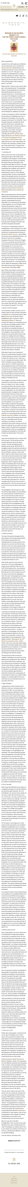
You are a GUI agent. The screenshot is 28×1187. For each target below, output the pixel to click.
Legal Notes (14, 1178)
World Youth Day (19, 1110)
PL (23, 23)
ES (12, 23)
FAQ (14, 1176)
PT (9, 25)
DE (3, 23)
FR (15, 23)
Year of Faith (15, 133)
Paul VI (12, 238)
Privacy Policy (14, 1182)
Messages (3, 9)
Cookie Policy (14, 1180)
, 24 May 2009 (12, 641)
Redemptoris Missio (7, 320)
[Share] (27, 16)
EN (9, 23)
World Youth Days (12, 9)
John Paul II (9, 316)
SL (15, 25)
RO (13, 25)
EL (6, 23)
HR (18, 23)
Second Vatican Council (10, 234)
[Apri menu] (26, 3)
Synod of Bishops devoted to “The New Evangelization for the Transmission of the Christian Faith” (13, 137)
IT (20, 23)
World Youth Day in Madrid (9, 68)
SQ (18, 25)
